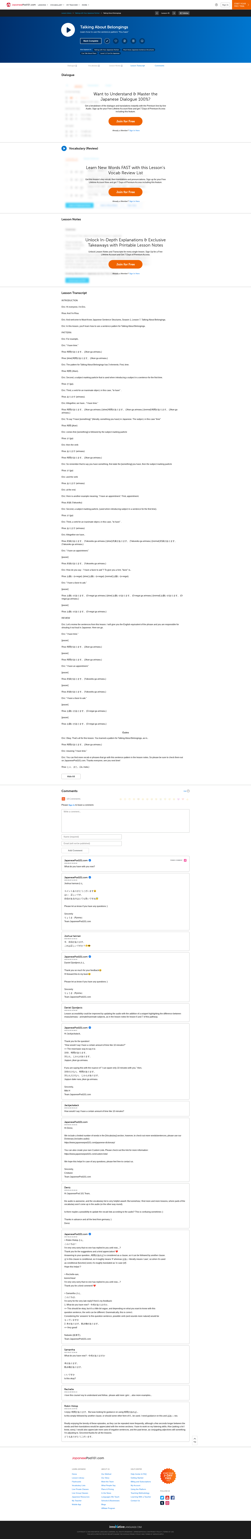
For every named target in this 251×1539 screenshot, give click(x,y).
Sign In (225, 5)
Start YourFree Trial (240, 4)
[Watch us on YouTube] (167, 1498)
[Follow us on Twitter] (162, 1498)
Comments (159, 66)
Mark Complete (90, 41)
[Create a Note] (124, 41)
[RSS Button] (63, 799)
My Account (135, 1485)
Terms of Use (168, 1532)
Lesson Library (66, 13)
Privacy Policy (156, 1532)
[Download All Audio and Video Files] (142, 41)
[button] (216, 4)
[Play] (64, 148)
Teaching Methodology (140, 1493)
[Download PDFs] (133, 41)
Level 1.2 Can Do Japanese (109, 53)
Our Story (105, 1478)
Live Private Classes (80, 1489)
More (84, 5)
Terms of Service (152, 1534)
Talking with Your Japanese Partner (87, 13)
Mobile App (76, 1504)
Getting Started (137, 1478)
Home (74, 1474)
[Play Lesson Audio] (68, 30)
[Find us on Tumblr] (162, 1503)
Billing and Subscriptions (141, 1482)
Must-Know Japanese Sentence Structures (138, 50)
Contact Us (135, 1501)
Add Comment (75, 850)
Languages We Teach (110, 1497)
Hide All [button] (71, 776)
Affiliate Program (108, 1508)
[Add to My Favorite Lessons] (116, 41)
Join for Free (125, 121)
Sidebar (185, 13)
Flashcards (76, 1482)
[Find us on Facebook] (173, 1498)
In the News (106, 1493)
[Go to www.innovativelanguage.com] (125, 1526)
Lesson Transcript (137, 66)
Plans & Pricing (107, 1489)
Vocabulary (56, 5)
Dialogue (71, 66)
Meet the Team (107, 1482)
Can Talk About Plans (88, 53)
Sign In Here (134, 130)
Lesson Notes (115, 66)
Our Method (106, 1474)
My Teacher (72, 5)
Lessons (42, 5)
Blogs (103, 1504)
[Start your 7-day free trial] (168, 1476)
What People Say (108, 1485)
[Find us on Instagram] (167, 1503)
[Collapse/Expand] (125, 791)
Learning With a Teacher (141, 1497)
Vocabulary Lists (78, 1485)
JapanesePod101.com (141, 1532)
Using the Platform (138, 1489)
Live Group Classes (80, 1493)
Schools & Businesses (110, 1501)
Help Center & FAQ (139, 1474)
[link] (157, 13)
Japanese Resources (80, 1497)
